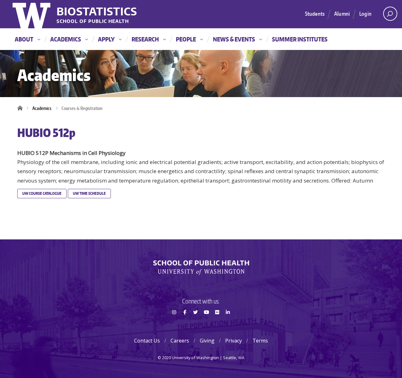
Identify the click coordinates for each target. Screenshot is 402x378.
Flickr (217, 323)
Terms (260, 340)
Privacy (233, 340)
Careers (180, 340)
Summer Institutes (300, 39)
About (24, 39)
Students (315, 13)
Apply (106, 39)
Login (365, 13)
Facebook (185, 323)
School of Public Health (93, 21)
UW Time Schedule (89, 193)
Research (145, 39)
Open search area (390, 14)
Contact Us (147, 340)
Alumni (342, 13)
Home (22, 108)
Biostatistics (97, 11)
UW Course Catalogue (42, 193)
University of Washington (32, 14)
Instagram (174, 323)
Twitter (196, 323)
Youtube (206, 323)
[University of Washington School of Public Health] (201, 268)
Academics (65, 39)
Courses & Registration (82, 108)
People (186, 39)
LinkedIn (228, 323)
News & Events (234, 39)
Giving (207, 340)
